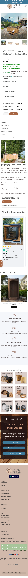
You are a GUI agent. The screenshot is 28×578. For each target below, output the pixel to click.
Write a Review (6, 201)
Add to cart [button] (14, 306)
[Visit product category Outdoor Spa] (21, 392)
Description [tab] (3, 122)
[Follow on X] (13, 554)
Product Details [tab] (4, 128)
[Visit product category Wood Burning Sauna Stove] (21, 406)
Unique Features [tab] (5, 125)
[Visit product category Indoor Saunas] (21, 378)
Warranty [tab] (3, 134)
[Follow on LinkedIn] (17, 554)
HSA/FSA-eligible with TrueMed (14, 2)
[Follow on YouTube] (18, 554)
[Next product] (6, 59)
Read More (5, 259)
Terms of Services (11, 558)
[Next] (24, 25)
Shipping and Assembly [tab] (6, 131)
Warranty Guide (5, 515)
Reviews (3, 510)
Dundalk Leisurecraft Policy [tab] (7, 137)
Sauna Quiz (4, 522)
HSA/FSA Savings (5, 524)
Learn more (5, 78)
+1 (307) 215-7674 (5, 534)
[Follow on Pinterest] (15, 554)
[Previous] (3, 25)
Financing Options (5, 517)
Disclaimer (18, 558)
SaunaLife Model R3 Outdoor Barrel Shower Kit (14, 303)
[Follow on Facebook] (9, 554)
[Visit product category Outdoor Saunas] (7, 378)
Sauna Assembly (5, 520)
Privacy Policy (3, 558)
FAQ (2, 513)
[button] (2, 6)
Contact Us (3, 508)
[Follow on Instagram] (11, 554)
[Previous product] (9, 59)
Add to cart (14, 113)
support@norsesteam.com (7, 538)
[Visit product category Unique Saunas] (7, 392)
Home (4, 50)
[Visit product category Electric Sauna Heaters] (7, 406)
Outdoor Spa (11, 50)
